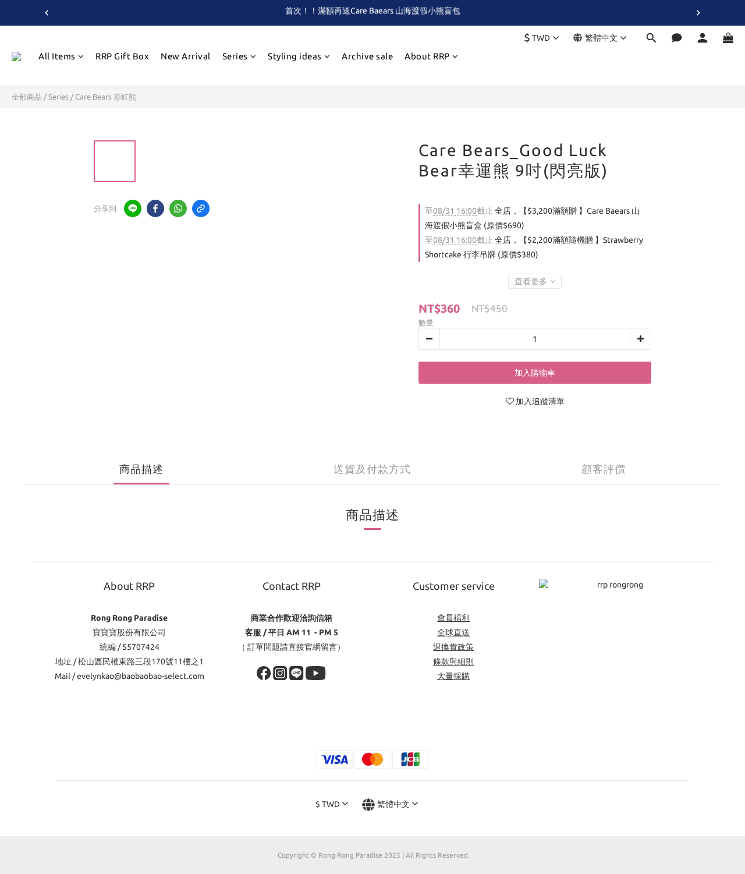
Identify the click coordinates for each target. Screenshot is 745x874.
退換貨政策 (453, 647)
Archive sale (367, 56)
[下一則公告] (698, 13)
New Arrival (186, 56)
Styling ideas (295, 56)
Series (235, 56)
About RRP (427, 56)
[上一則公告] (46, 13)
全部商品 (27, 97)
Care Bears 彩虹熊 (105, 97)
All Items (57, 56)
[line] (132, 208)
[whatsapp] (178, 208)
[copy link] (201, 208)
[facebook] (155, 208)
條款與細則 (453, 661)
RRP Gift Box (122, 56)
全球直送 (453, 632)
